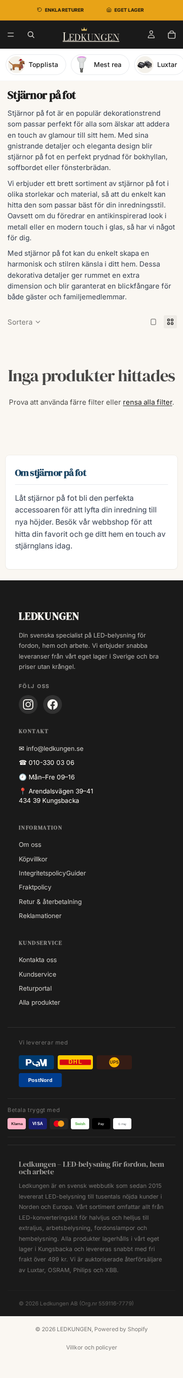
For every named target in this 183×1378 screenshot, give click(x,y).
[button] (24, 322)
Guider (76, 873)
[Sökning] (31, 34)
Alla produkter (39, 1002)
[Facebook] (52, 704)
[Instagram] (28, 704)
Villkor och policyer (91, 1347)
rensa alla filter (147, 402)
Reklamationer (40, 915)
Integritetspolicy (42, 873)
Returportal (35, 988)
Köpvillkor (33, 859)
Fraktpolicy (35, 887)
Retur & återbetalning (50, 901)
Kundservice (37, 974)
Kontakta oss (38, 959)
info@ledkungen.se (55, 748)
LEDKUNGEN (74, 1329)
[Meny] (11, 34)
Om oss (30, 844)
